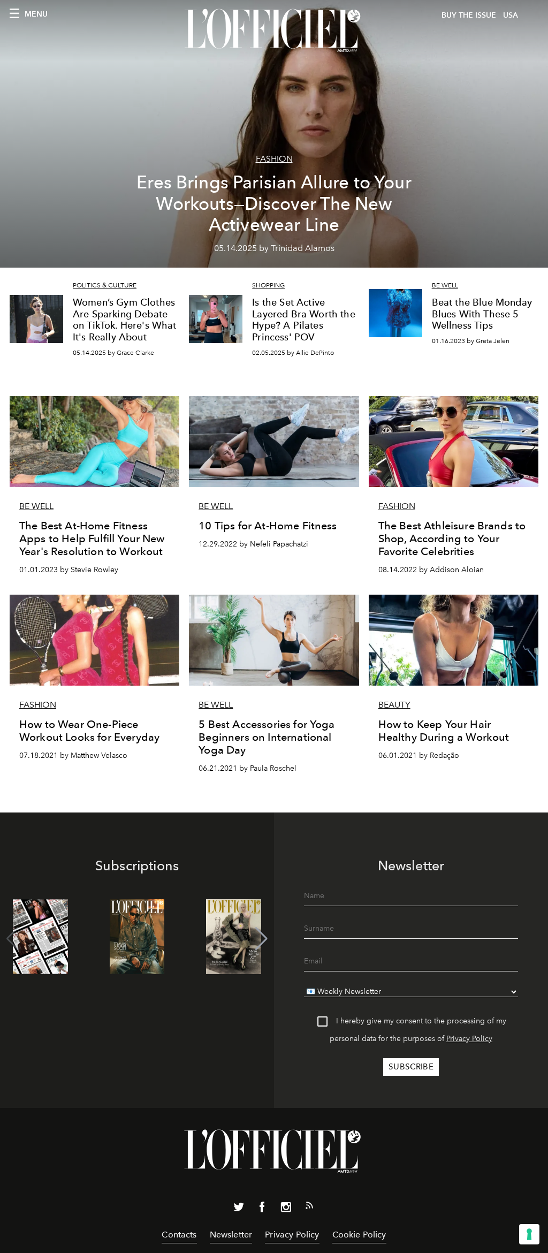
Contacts (179, 1234)
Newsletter (231, 1234)
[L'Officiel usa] (274, 30)
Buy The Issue (469, 15)
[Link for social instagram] (285, 1209)
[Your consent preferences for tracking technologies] (529, 1234)
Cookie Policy (359, 1234)
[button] (261, 939)
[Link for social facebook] (262, 1209)
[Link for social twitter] (238, 1209)
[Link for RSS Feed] (309, 1207)
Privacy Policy (469, 1038)
